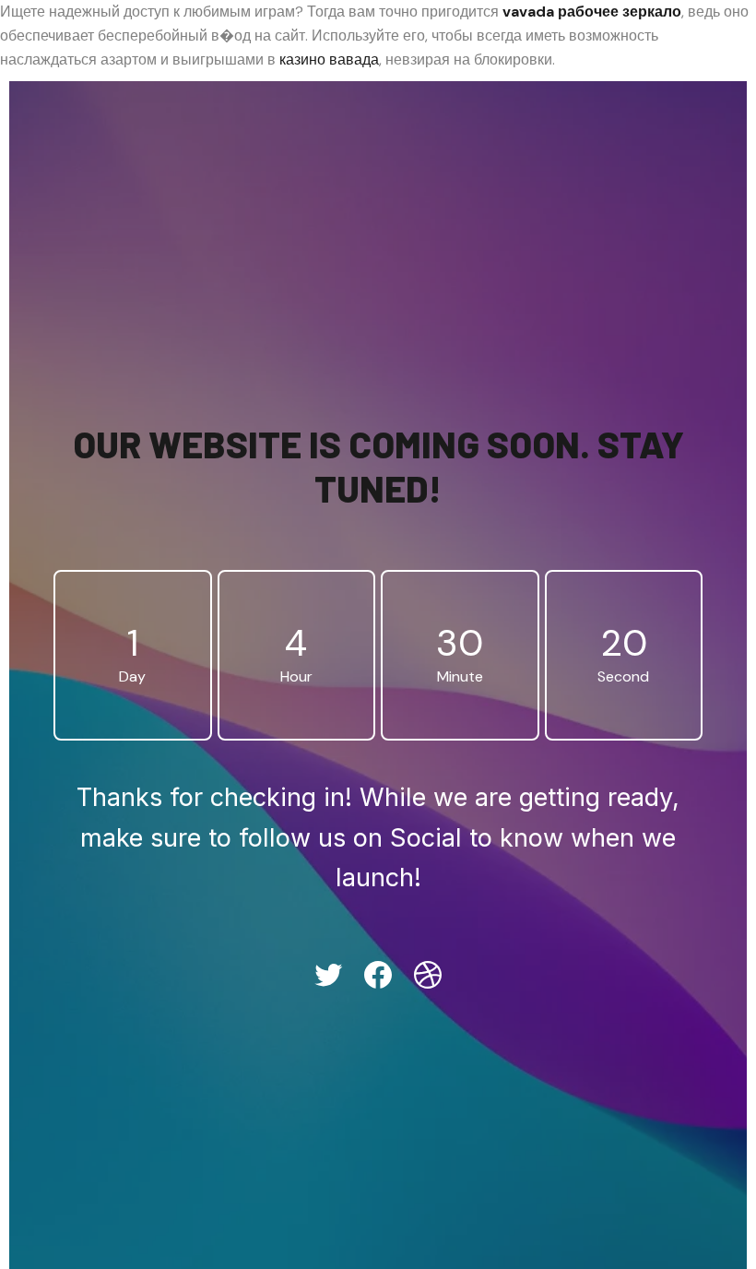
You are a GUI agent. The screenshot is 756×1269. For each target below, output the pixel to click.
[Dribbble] (427, 974)
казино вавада (329, 59)
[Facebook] (378, 974)
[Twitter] (328, 974)
